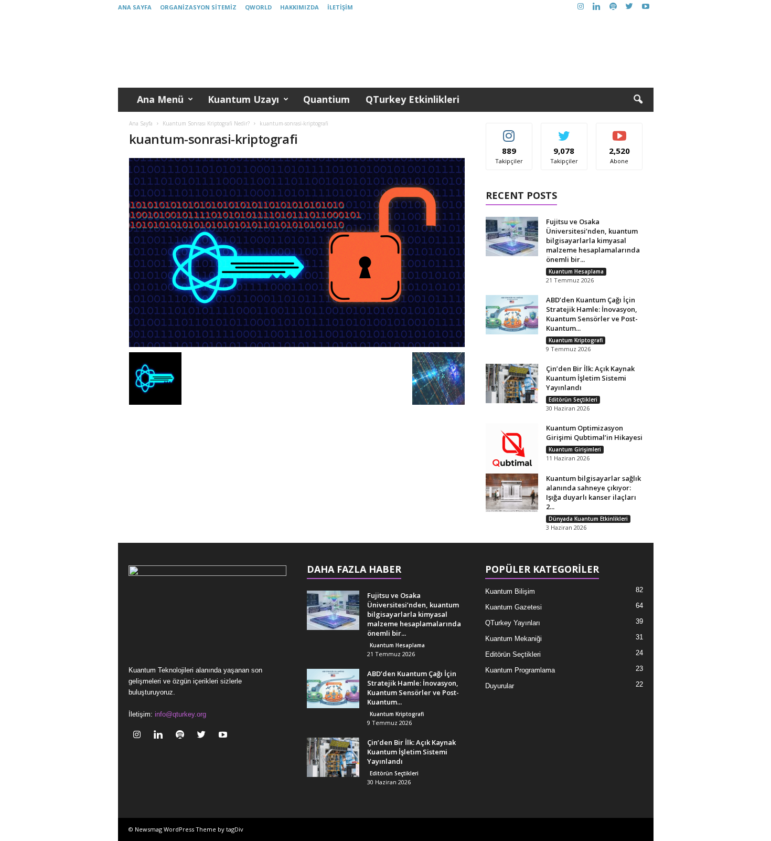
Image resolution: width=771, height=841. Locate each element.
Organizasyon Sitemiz (198, 7)
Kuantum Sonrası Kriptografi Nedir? (206, 123)
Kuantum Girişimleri (575, 449)
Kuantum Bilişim (510, 591)
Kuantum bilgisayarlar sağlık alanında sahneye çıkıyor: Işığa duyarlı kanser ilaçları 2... (593, 492)
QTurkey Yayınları (512, 623)
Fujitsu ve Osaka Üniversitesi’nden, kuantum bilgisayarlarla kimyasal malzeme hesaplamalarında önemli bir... (593, 240)
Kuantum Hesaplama (576, 271)
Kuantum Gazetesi (513, 607)
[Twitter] (629, 7)
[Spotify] (613, 7)
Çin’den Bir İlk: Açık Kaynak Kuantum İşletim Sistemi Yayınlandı (590, 378)
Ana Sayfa (135, 7)
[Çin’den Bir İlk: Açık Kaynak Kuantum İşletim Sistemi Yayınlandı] (512, 383)
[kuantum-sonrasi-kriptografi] (297, 252)
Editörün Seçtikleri (573, 399)
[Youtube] (645, 7)
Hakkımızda (299, 7)
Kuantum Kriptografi (576, 340)
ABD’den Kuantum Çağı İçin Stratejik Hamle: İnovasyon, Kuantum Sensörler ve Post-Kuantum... (592, 314)
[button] (637, 99)
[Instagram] (580, 7)
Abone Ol (620, 131)
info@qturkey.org (180, 714)
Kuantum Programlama (520, 670)
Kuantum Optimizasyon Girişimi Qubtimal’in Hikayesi (594, 432)
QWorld (258, 7)
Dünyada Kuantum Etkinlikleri (588, 518)
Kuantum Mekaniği (513, 639)
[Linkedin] (597, 7)
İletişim (340, 7)
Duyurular (499, 686)
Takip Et (509, 131)
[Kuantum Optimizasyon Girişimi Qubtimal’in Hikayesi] (512, 449)
